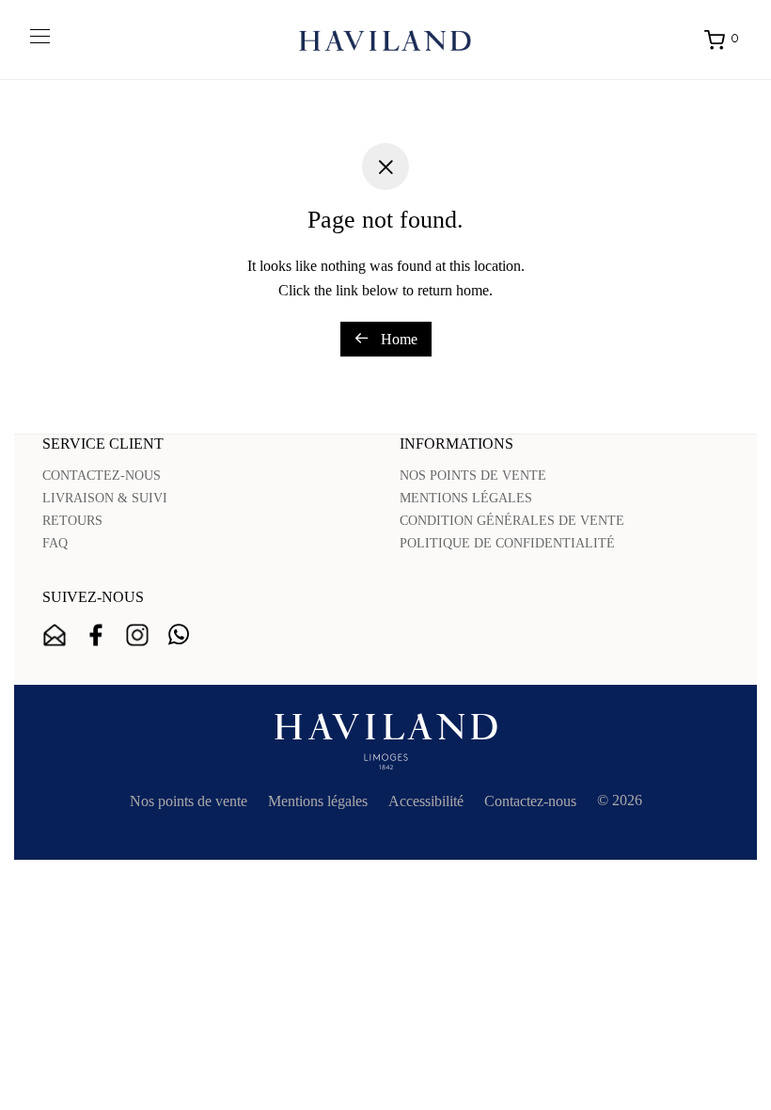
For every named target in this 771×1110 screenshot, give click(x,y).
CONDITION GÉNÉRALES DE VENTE (512, 521)
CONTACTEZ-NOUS (101, 475)
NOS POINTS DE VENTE (473, 475)
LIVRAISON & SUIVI (104, 498)
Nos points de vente (188, 801)
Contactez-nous (530, 801)
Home (397, 339)
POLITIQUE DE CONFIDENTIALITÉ (507, 543)
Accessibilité (426, 801)
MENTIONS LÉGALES (466, 498)
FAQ (55, 543)
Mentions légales (318, 801)
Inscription (54, 635)
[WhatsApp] (178, 635)
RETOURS (72, 521)
